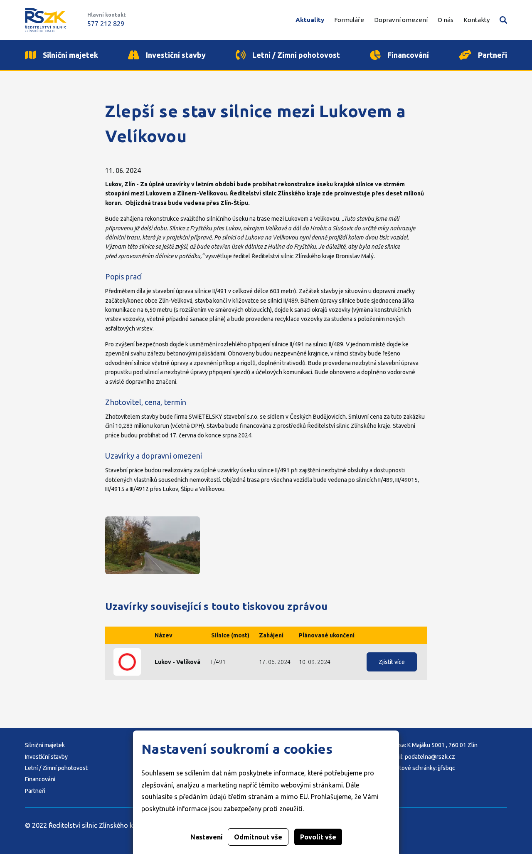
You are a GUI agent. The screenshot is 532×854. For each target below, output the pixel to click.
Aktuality (310, 19)
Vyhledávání (503, 20)
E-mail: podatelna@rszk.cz (421, 756)
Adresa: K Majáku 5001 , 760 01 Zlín (432, 745)
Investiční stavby (46, 756)
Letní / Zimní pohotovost (56, 768)
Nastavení (206, 837)
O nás (445, 19)
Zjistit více (392, 662)
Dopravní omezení (401, 19)
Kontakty (476, 19)
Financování (40, 779)
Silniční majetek (45, 745)
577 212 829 (105, 23)
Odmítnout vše (258, 837)
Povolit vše (318, 837)
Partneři (35, 790)
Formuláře (349, 19)
